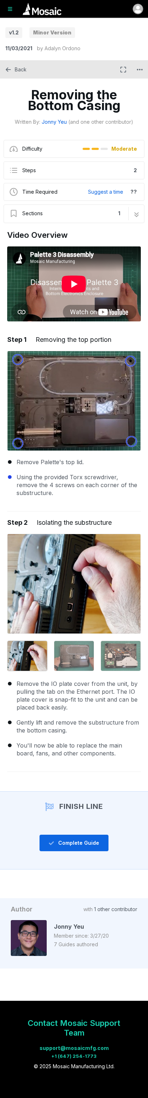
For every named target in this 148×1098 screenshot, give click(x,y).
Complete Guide (78, 843)
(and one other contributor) (100, 122)
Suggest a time (105, 192)
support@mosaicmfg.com (74, 1048)
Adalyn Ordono (62, 48)
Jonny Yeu (54, 122)
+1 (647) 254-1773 (74, 1056)
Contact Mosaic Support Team (74, 1027)
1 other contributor (115, 909)
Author (21, 909)
